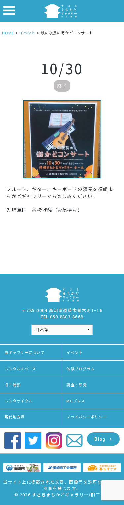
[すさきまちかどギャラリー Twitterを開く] (33, 440)
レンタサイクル (19, 400)
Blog (99, 439)
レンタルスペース (20, 368)
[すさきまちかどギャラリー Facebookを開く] (12, 440)
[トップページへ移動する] (62, 294)
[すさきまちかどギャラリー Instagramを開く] (54, 440)
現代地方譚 (15, 416)
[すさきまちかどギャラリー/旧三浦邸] (60, 10)
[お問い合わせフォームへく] (74, 440)
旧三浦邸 (13, 384)
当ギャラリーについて (25, 352)
